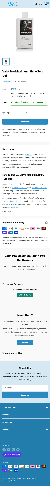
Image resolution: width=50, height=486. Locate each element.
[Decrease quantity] (13, 112)
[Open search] (36, 4)
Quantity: (6, 113)
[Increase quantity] (26, 112)
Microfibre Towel (13, 207)
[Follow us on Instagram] (13, 449)
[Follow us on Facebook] (4, 449)
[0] (45, 4)
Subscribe (25, 395)
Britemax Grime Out (19, 187)
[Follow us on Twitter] (8, 449)
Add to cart (25, 122)
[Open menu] (3, 4)
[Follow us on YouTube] (18, 449)
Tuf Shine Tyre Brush (39, 187)
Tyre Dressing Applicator (11, 201)
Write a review (25, 295)
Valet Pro (6, 81)
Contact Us (25, 342)
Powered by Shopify (8, 481)
